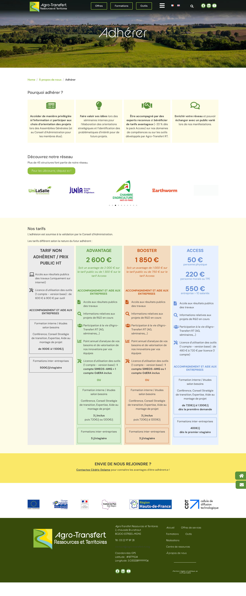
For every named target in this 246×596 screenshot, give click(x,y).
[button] (162, 5)
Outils (188, 534)
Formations (172, 534)
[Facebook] (203, 5)
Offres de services (191, 527)
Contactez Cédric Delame (93, 470)
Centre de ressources (178, 547)
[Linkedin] (209, 5)
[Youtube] (214, 5)
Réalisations (172, 540)
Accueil (170, 527)
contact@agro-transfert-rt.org (132, 547)
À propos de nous (176, 553)
